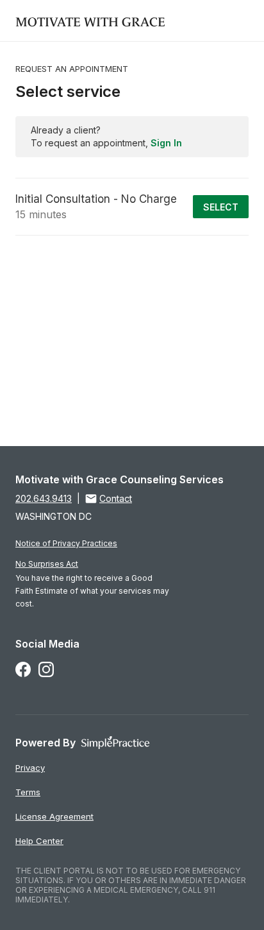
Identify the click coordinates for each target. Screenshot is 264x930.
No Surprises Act (46, 564)
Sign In (166, 142)
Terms (27, 792)
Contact (115, 498)
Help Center (39, 841)
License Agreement (54, 816)
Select (220, 207)
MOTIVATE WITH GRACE (90, 20)
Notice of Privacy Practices (66, 543)
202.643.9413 (43, 498)
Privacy (30, 767)
